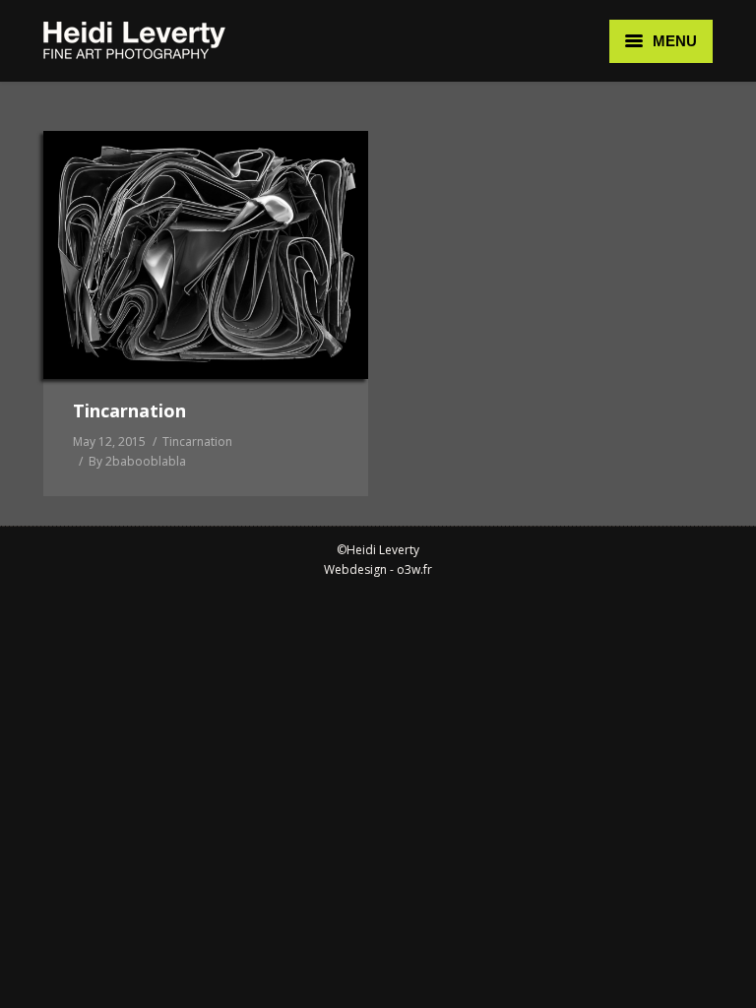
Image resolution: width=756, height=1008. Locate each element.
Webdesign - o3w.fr (378, 569)
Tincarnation (129, 410)
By (137, 461)
